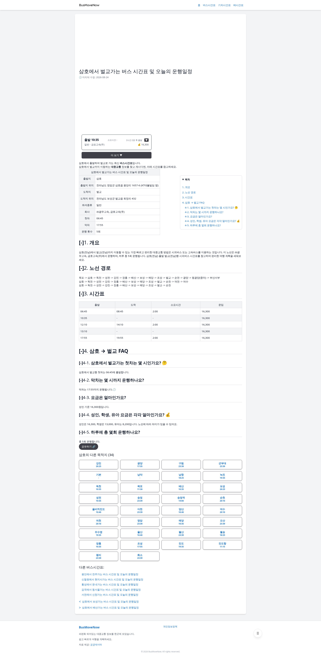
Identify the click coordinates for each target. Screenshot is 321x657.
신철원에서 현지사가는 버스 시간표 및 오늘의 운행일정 (112, 579)
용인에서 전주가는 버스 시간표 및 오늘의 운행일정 (110, 574)
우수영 (98, 533)
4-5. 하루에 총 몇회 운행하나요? (203, 225)
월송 (222, 533)
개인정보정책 (170, 626)
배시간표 (238, 5)
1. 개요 (186, 187)
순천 (222, 499)
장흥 (98, 545)
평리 (98, 556)
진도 (181, 545)
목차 (187, 179)
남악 (139, 476)
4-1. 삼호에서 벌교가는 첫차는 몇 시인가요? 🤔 (211, 207)
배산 (181, 487)
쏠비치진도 (98, 510)
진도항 (222, 545)
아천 (139, 510)
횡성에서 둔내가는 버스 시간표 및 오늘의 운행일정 (110, 584)
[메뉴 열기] (257, 633)
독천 (98, 487)
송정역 (181, 499)
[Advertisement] (160, 43)
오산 (222, 522)
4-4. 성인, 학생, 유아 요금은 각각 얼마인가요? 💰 (212, 221)
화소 (139, 556)
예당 (181, 522)
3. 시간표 (187, 197)
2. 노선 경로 (189, 192)
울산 (139, 533)
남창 (181, 476)
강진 (98, 465)
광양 (139, 465)
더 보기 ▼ (116, 155)
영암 (139, 522)
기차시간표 (224, 5)
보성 (222, 487)
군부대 (222, 465)
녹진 (222, 476)
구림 (181, 465)
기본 (98, 476)
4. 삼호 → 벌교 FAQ (193, 202)
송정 (139, 499)
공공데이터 (96, 644)
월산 (181, 533)
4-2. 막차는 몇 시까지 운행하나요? (204, 212)
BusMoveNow (89, 627)
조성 (139, 545)
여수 (222, 510)
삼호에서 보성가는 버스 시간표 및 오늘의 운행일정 (109, 601)
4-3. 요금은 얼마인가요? (198, 216)
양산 (181, 510)
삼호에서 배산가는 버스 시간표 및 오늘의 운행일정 (109, 607)
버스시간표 (209, 5)
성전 (98, 499)
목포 (139, 487)
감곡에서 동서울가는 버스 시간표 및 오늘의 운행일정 (111, 589)
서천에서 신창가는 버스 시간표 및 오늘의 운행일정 (110, 594)
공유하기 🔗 (88, 446)
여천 (98, 522)
